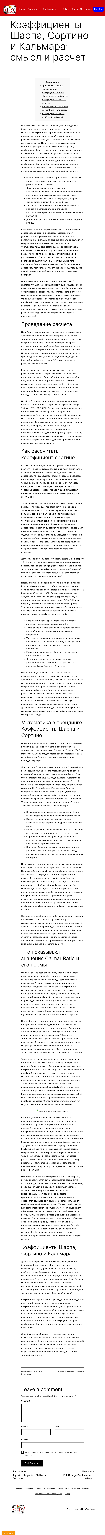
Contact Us (77, 9)
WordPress (89, 1509)
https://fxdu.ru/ (46, 693)
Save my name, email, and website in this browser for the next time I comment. (51, 1453)
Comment (25, 1401)
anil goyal (27, 1374)
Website (25, 1439)
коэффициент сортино (69, 1142)
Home (22, 9)
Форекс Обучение (76, 1371)
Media (89, 9)
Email (57, 1426)
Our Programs (49, 9)
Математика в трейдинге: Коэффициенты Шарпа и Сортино (55, 99)
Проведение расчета (52, 85)
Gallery (66, 9)
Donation (98, 9)
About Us (32, 9)
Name (24, 1426)
